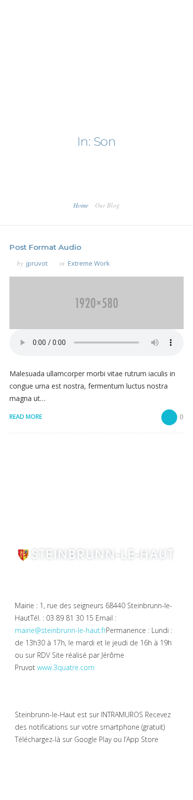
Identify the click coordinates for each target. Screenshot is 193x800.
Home (81, 205)
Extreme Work (89, 263)
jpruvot (37, 263)
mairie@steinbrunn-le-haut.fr (60, 630)
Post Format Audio (45, 247)
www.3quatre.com (66, 667)
